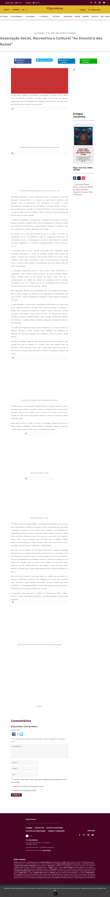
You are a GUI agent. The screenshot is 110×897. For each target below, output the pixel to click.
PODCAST (7, 10)
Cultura (55, 17)
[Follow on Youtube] (104, 2)
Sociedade (30, 17)
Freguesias (68, 17)
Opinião (86, 17)
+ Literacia (43, 17)
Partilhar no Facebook (20, 61)
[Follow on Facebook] (91, 2)
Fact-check (105, 17)
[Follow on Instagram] (99, 2)
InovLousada (47, 850)
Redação (40, 33)
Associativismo (61, 33)
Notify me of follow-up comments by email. (29, 786)
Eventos (94, 17)
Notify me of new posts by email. (25, 790)
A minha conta (96, 10)
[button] (14, 735)
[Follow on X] (95, 2)
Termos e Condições (56, 831)
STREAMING (15, 10)
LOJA (23, 10)
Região (77, 17)
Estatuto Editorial (55, 828)
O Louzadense (16, 17)
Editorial (4, 17)
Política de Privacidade (35, 831)
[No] (107, 891)
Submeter (16, 795)
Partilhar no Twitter (45, 60)
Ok (56, 894)
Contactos (39, 828)
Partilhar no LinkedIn (64, 61)
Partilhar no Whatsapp (86, 61)
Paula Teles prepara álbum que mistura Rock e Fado (83, 151)
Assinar (82, 10)
